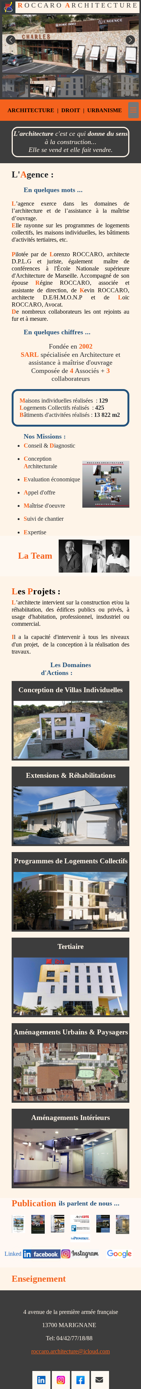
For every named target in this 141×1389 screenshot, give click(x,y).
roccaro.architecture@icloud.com (70, 1351)
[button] (10, 40)
